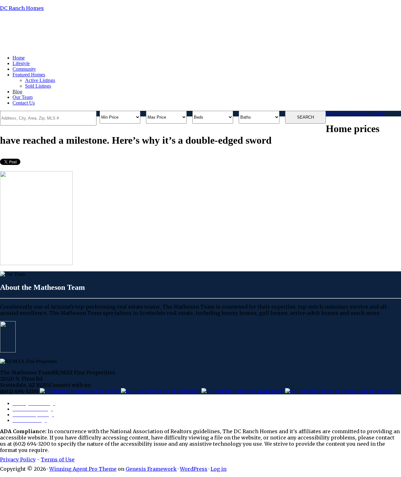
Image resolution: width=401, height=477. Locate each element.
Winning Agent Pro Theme (83, 469)
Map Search (338, 113)
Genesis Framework (151, 469)
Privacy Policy (18, 459)
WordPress (193, 469)
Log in (219, 469)
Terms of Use (58, 459)
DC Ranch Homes (22, 8)
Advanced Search (367, 113)
